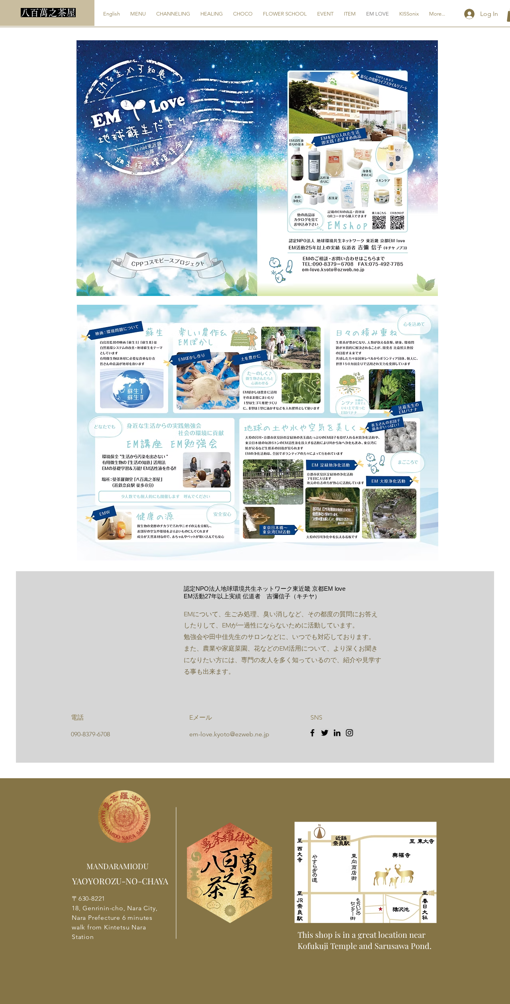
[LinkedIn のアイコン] (337, 733)
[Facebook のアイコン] (312, 733)
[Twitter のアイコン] (325, 733)
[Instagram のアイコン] (349, 733)
